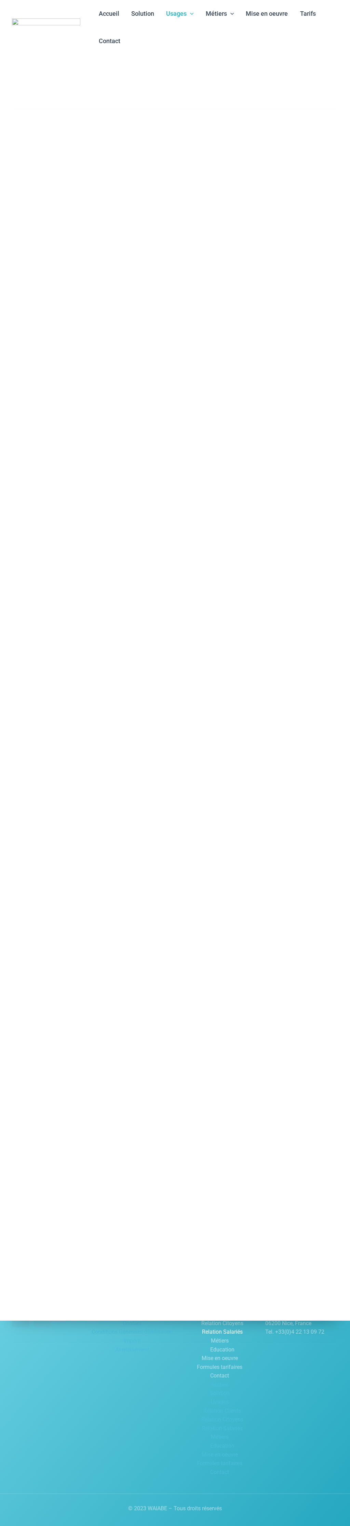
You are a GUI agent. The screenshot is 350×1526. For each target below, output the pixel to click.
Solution (220, 1393)
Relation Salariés (222, 1332)
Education (222, 1349)
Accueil (219, 1384)
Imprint (132, 1340)
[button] (190, 13)
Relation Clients (222, 1411)
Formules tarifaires (219, 1367)
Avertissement (132, 1349)
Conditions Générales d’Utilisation (132, 1332)
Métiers (220, 1340)
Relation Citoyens (222, 1323)
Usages (220, 1402)
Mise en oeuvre (220, 1358)
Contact (132, 1323)
